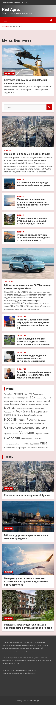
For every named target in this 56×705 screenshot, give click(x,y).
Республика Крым (13, 415)
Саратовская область (33, 423)
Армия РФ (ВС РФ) (23, 394)
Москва (32, 404)
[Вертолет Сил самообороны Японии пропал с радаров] (28, 61)
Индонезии (37, 401)
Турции (7, 433)
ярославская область (38, 447)
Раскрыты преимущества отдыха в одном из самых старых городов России (32, 221)
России (10, 419)
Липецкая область (18, 404)
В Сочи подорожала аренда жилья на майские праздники (33, 183)
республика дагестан (30, 444)
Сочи (44, 428)
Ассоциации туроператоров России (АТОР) (23, 396)
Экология (9, 73)
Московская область (25, 408)
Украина (26, 433)
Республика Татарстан (33, 415)
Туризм (7, 150)
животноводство (26, 439)
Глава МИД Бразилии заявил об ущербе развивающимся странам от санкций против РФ (33, 323)
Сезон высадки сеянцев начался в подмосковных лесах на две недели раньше (33, 341)
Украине (38, 433)
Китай (47, 401)
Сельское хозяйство (22, 427)
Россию (22, 420)
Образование (39, 408)
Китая (6, 404)
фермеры (21, 447)
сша (43, 443)
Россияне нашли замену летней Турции (27, 153)
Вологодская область (17, 401)
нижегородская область (12, 444)
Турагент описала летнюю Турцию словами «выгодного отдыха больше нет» (33, 238)
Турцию (15, 433)
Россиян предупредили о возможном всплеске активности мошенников (31, 358)
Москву (45, 404)
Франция (46, 433)
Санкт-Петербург (16, 423)
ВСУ (32, 397)
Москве (38, 404)
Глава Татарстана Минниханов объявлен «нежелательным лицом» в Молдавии (34, 375)
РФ (13, 412)
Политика (7, 412)
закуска (37, 438)
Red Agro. (11, 9)
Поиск (49, 107)
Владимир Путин (43, 398)
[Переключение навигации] (5, 20)
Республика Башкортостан (32, 411)
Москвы (9, 407)
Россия (32, 419)
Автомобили (8, 394)
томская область (9, 448)
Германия (28, 401)
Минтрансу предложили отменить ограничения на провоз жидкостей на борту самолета (33, 203)
